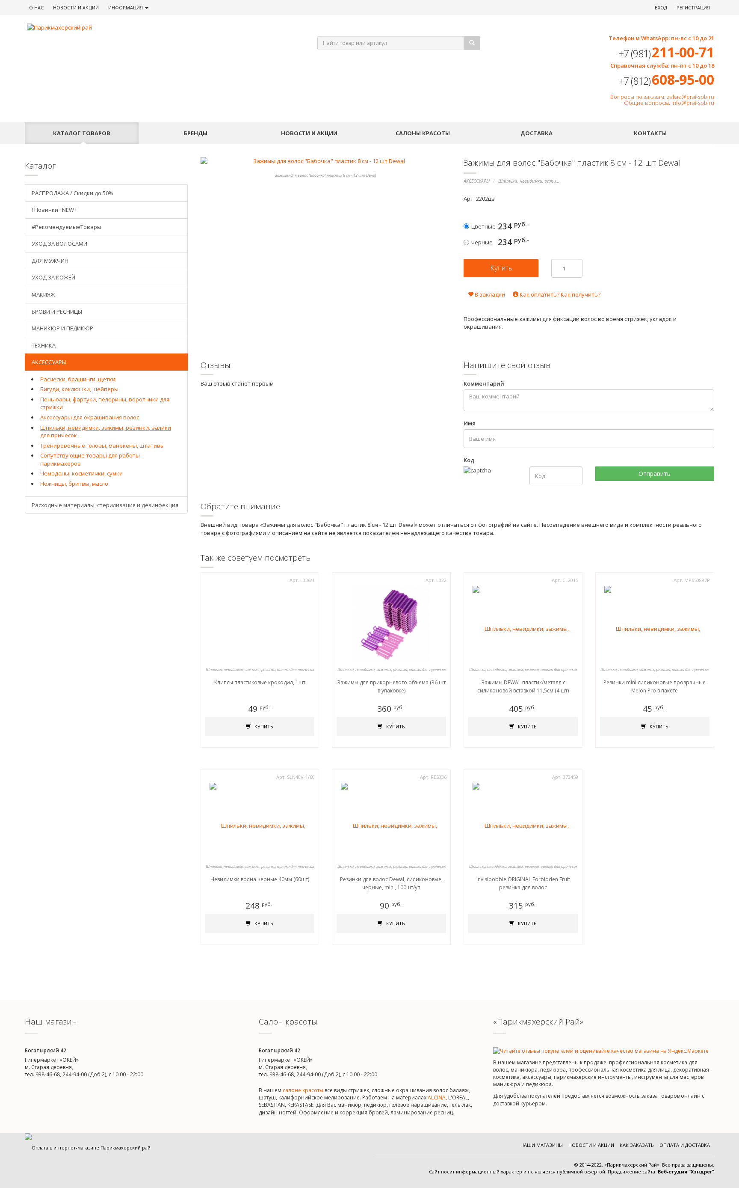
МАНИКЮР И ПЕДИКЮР (62, 328)
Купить (263, 726)
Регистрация (693, 7)
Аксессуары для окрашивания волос (89, 417)
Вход (661, 7)
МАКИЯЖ (43, 294)
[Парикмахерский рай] (161, 28)
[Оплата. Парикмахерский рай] (88, 1147)
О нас (36, 7)
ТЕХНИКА (44, 345)
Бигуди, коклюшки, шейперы (79, 389)
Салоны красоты (423, 133)
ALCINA (437, 1097)
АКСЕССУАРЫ (477, 181)
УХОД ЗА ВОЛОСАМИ (59, 243)
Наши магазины (541, 1145)
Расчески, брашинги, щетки (77, 379)
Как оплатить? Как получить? (559, 294)
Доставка (536, 133)
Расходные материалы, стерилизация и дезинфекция (105, 505)
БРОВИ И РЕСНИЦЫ (57, 311)
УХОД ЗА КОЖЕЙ (53, 277)
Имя (470, 423)
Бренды (195, 133)
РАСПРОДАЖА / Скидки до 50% (72, 193)
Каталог (81, 133)
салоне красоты (303, 1090)
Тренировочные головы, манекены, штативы (102, 445)
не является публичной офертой (566, 1171)
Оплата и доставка (684, 1145)
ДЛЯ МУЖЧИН (50, 260)
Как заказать (637, 1145)
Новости (76, 7)
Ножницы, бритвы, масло (74, 483)
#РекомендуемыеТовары (66, 227)
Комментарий (484, 383)
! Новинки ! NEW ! (54, 210)
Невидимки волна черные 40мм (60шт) (259, 879)
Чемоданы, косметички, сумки (81, 473)
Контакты (650, 133)
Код (469, 460)
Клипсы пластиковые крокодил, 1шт (259, 682)
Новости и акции (309, 133)
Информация (126, 7)
